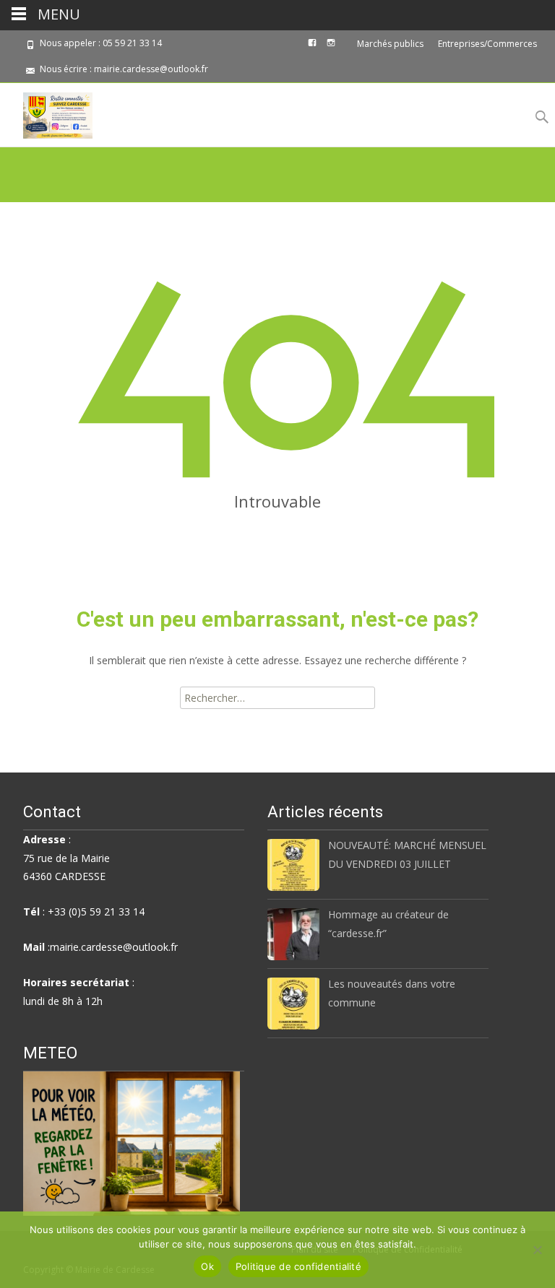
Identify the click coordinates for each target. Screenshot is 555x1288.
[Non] (537, 1250)
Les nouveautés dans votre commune (391, 993)
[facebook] (312, 48)
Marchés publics (390, 44)
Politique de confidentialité (298, 1266)
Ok (207, 1266)
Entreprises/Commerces (487, 44)
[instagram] (331, 48)
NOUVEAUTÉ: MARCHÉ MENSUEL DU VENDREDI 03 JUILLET (407, 854)
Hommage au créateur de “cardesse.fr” (388, 923)
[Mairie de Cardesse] (46, 112)
